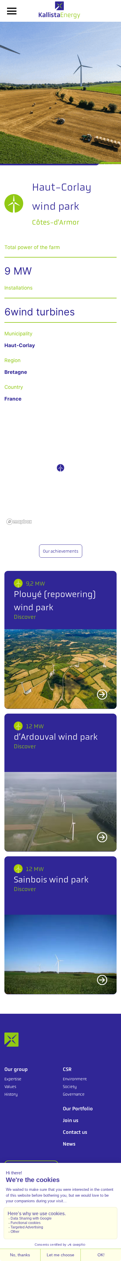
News (69, 1144)
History (11, 1094)
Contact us (75, 1132)
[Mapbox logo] (19, 521)
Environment (75, 1079)
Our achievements (60, 551)
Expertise (12, 1079)
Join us (70, 1120)
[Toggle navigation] (12, 11)
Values (10, 1086)
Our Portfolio (78, 1109)
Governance (74, 1094)
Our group (16, 1069)
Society (70, 1086)
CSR (67, 1069)
